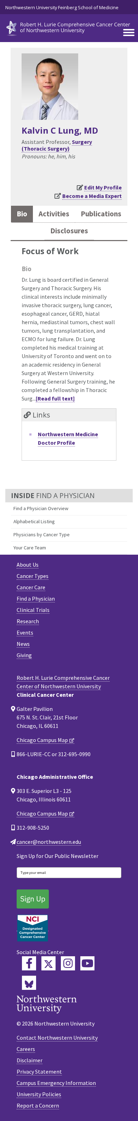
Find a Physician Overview (40, 508)
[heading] (69, 27)
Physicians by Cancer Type (41, 534)
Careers (26, 1048)
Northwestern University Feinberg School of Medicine (62, 7)
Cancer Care (31, 587)
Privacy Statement (39, 1071)
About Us (28, 564)
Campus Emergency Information (56, 1082)
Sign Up (32, 899)
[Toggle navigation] (128, 33)
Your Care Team (29, 547)
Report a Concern (38, 1105)
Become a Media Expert (92, 195)
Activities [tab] (54, 213)
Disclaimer (29, 1060)
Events (25, 632)
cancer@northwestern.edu (49, 841)
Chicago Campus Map (42, 739)
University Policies (39, 1094)
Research (28, 621)
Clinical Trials (33, 609)
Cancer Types (32, 575)
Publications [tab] (101, 213)
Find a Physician (36, 598)
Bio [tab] (22, 213)
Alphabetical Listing (34, 521)
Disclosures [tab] (69, 230)
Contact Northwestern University (57, 1037)
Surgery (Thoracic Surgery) (57, 145)
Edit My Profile (103, 187)
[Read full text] (55, 398)
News (23, 643)
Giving (24, 655)
